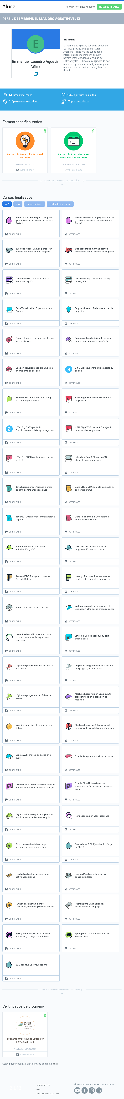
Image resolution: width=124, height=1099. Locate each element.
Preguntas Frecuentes (47, 1093)
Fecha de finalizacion (60, 204)
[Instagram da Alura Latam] (92, 1090)
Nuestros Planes (109, 6)
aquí (55, 1063)
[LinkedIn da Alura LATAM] (99, 1090)
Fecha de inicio (34, 204)
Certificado (15, 234)
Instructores (43, 1085)
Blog (38, 1089)
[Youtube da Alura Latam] (77, 1090)
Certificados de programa (23, 1006)
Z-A (18, 204)
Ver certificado (27, 170)
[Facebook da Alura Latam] (84, 1090)
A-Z (7, 204)
